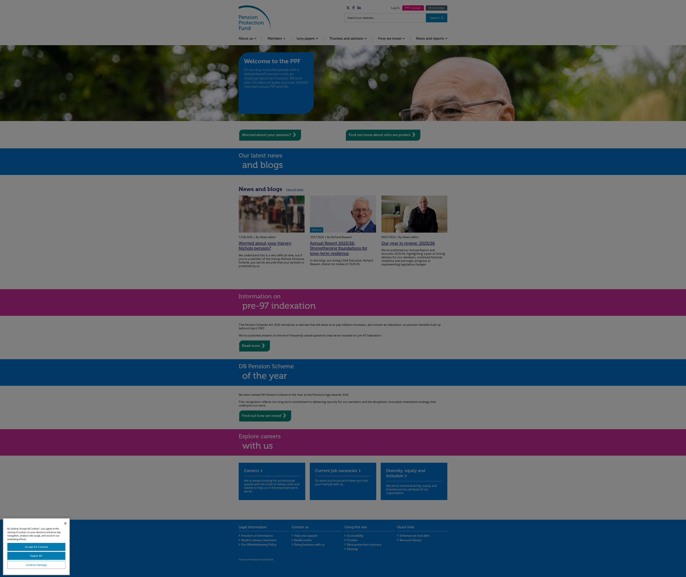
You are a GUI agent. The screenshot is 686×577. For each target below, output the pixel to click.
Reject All (36, 555)
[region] (36, 546)
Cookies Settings (36, 564)
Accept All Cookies (36, 546)
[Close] (65, 523)
